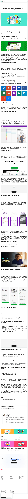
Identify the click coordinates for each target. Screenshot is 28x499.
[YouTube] (5, 473)
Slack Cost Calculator (3, 491)
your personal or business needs (22, 384)
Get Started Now (14, 462)
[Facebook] (1, 473)
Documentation (11, 478)
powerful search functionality (19, 68)
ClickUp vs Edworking (12, 489)
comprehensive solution (13, 390)
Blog (19, 479)
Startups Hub (20, 477)
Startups (2, 476)
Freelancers (2, 478)
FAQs (10, 477)
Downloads (20, 480)
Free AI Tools (20, 478)
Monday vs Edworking (12, 493)
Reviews (11, 480)
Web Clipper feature (18, 58)
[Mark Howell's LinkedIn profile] (10, 415)
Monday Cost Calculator (3, 490)
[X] (3, 473)
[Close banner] (27, 494)
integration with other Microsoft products (15, 107)
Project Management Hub (21, 476)
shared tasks (4, 380)
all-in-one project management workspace (14, 380)
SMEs (1, 477)
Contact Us (11, 479)
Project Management (3, 479)
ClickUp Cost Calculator (3, 489)
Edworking (3, 239)
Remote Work (2, 480)
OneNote (2, 81)
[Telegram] (6, 473)
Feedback (11, 476)
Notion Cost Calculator (3, 492)
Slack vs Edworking (12, 492)
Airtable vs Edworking (12, 490)
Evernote (2, 37)
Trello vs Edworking (12, 491)
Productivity (14, 6)
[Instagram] (2, 473)
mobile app (5, 202)
